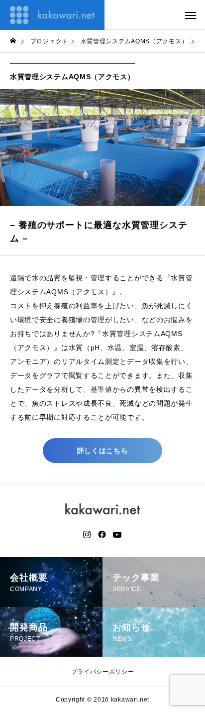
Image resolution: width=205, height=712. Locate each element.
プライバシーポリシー (102, 671)
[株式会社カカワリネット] (52, 15)
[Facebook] (102, 535)
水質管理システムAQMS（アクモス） (72, 77)
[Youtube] (117, 535)
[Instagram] (87, 535)
